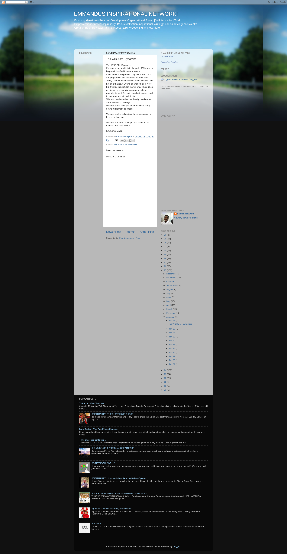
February (171, 313)
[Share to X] (127, 140)
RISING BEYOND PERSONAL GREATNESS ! (112, 448)
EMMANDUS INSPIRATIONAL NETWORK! (126, 14)
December (171, 274)
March (169, 309)
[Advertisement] (131, 41)
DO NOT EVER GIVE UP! (103, 463)
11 (165, 382)
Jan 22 (172, 337)
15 (165, 270)
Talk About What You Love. (92, 403)
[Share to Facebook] (130, 140)
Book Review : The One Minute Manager (98, 429)
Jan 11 (172, 356)
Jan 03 (172, 360)
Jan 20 (172, 341)
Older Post (147, 231)
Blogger (176, 546)
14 (165, 370)
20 (165, 250)
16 (165, 266)
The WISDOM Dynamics (125, 145)
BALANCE (96, 524)
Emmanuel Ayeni (167, 56)
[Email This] (121, 140)
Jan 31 (172, 320)
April (168, 305)
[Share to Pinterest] (133, 140)
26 (165, 235)
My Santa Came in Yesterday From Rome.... (112, 508)
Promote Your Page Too (169, 62)
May (168, 301)
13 (165, 374)
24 (165, 243)
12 (165, 378)
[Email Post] (116, 140)
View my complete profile (186, 218)
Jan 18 (172, 348)
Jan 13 (172, 352)
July (168, 293)
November (171, 278)
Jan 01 (172, 364)
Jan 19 (172, 344)
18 (165, 258)
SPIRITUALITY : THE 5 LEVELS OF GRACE (112, 414)
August (170, 289)
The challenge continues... (93, 440)
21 (165, 247)
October (170, 281)
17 (165, 262)
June (169, 297)
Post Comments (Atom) (130, 238)
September (171, 285)
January (170, 317)
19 (165, 254)
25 (165, 239)
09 (165, 390)
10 (165, 386)
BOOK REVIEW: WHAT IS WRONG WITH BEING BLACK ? (119, 493)
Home (131, 231)
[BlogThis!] (124, 140)
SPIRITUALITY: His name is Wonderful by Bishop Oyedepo (119, 478)
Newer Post (113, 231)
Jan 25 (172, 333)
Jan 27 (172, 329)
